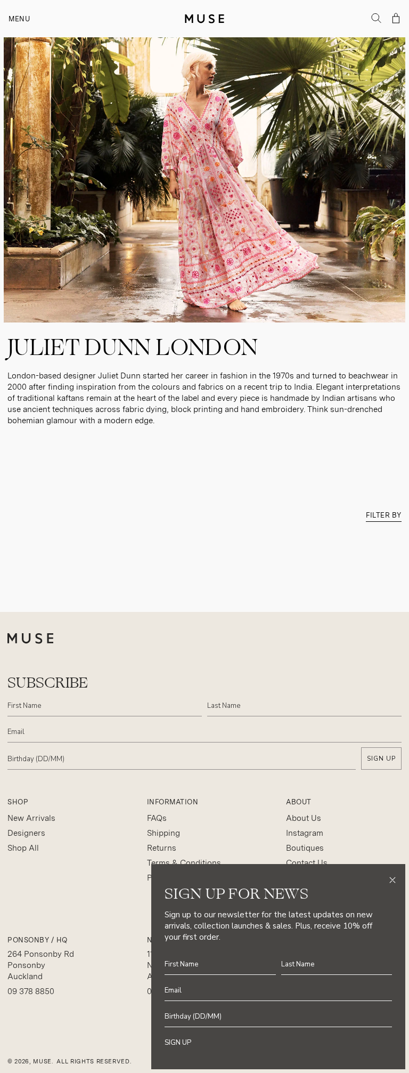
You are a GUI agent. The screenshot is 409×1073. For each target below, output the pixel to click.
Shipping (163, 833)
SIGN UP (381, 758)
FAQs (157, 818)
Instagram (304, 833)
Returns (161, 848)
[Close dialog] (392, 880)
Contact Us (307, 863)
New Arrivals (31, 818)
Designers (26, 833)
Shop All (23, 848)
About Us (303, 818)
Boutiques (305, 848)
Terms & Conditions (184, 863)
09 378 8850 (30, 991)
